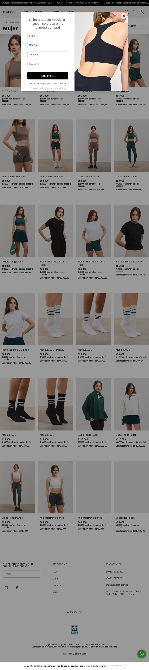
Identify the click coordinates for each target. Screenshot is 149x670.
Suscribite (47, 75)
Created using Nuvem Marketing (48, 88)
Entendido (117, 666)
